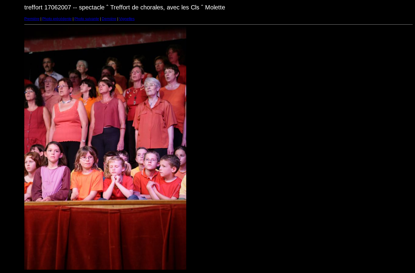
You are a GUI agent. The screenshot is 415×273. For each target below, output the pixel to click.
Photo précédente (57, 19)
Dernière (109, 19)
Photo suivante (86, 19)
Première (31, 19)
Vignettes (127, 19)
